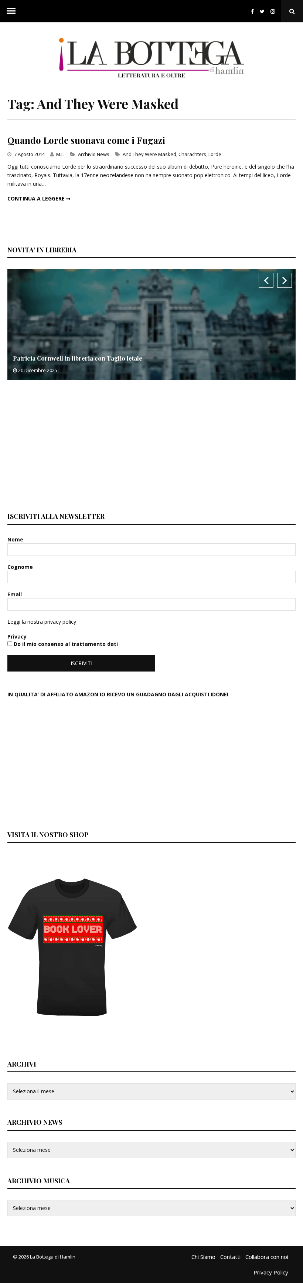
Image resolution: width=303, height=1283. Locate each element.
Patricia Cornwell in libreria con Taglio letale (77, 358)
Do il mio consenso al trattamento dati (65, 643)
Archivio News (93, 154)
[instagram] (274, 11)
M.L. (60, 154)
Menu (11, 11)
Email (15, 594)
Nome (16, 539)
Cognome (20, 566)
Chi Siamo (203, 1256)
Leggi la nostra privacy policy (41, 621)
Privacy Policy (270, 1272)
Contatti (230, 1256)
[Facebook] (252, 11)
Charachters (192, 154)
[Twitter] (262, 11)
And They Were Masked (149, 154)
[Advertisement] (62, 445)
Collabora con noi (266, 1256)
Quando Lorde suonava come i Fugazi (86, 140)
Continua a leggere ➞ (39, 198)
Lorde (214, 154)
